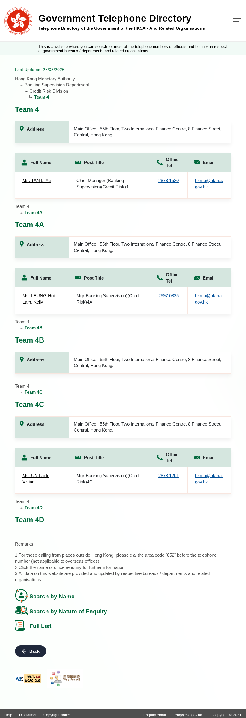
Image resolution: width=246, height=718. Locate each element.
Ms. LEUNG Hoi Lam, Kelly (38, 298)
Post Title (94, 162)
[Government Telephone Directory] (18, 20)
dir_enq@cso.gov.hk (185, 715)
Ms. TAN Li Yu (36, 180)
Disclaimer (28, 715)
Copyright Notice (57, 715)
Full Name (40, 162)
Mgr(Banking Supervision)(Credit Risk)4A (108, 298)
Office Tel (172, 162)
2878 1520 (168, 180)
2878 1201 (168, 475)
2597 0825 (168, 295)
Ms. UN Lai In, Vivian (36, 478)
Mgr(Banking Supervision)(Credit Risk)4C (108, 478)
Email (208, 162)
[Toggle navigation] (237, 21)
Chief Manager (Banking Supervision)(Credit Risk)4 (102, 183)
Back (34, 651)
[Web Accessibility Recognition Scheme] (65, 678)
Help (8, 715)
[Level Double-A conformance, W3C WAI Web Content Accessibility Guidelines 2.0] (28, 678)
